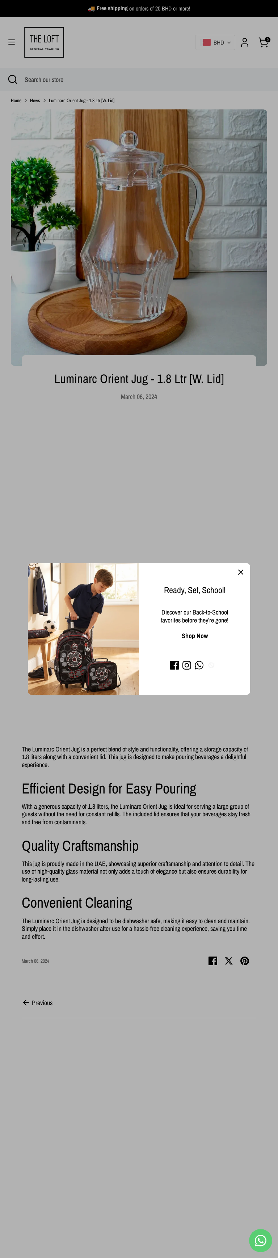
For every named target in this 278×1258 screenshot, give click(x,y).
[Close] (241, 572)
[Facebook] (174, 665)
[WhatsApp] (199, 665)
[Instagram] (186, 665)
